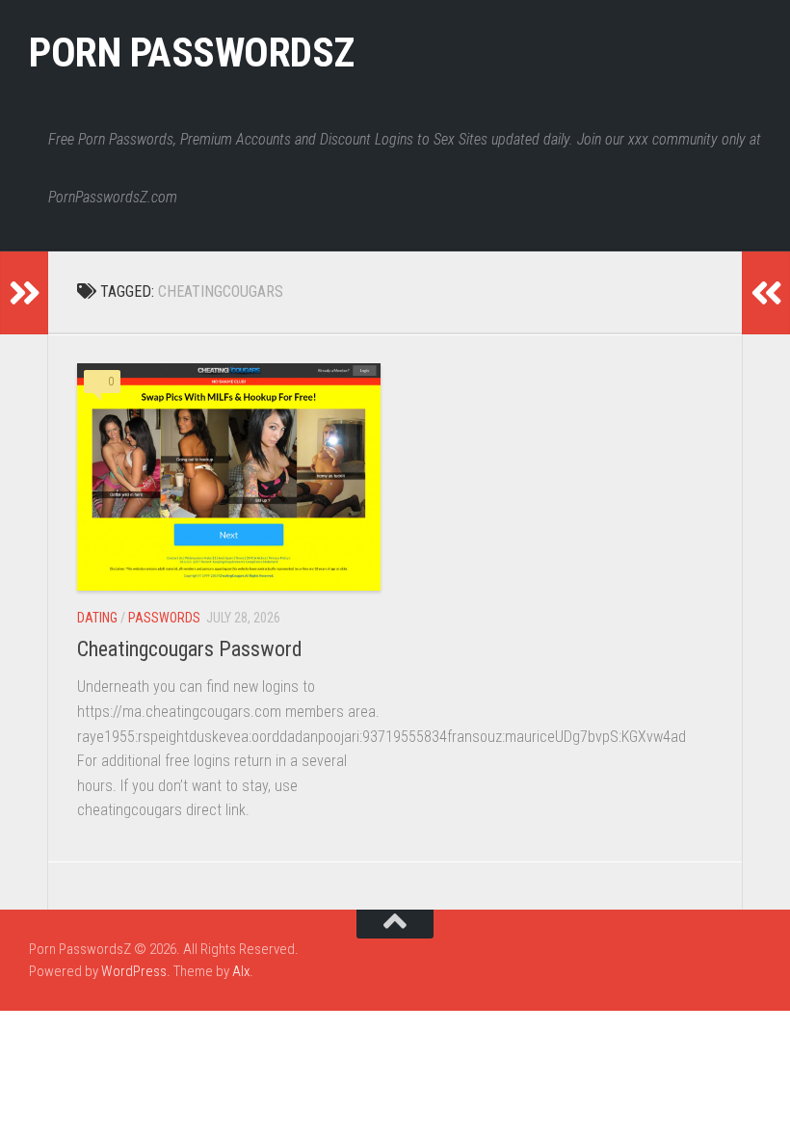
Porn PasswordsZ (192, 52)
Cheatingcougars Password (190, 649)
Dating (97, 617)
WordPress (134, 971)
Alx (241, 971)
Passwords (164, 617)
